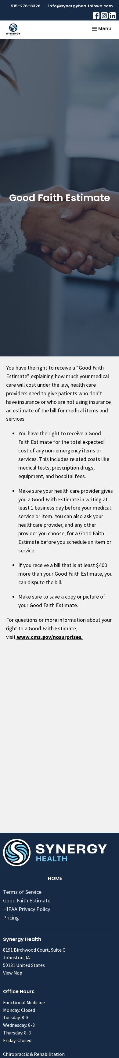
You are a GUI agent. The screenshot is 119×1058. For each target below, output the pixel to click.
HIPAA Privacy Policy (26, 908)
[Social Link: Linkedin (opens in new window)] (112, 15)
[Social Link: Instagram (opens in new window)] (104, 15)
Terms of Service (22, 891)
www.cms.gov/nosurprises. (49, 636)
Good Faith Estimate (26, 900)
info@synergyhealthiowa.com (80, 6)
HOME (55, 878)
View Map (12, 973)
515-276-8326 (26, 6)
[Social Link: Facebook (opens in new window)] (96, 15)
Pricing (11, 917)
